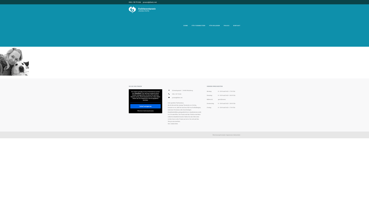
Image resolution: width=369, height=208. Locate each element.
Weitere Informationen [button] (145, 111)
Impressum (229, 135)
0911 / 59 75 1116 (135, 2)
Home (185, 25)
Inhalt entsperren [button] (145, 106)
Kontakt (236, 25)
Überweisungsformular (218, 135)
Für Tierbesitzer (198, 25)
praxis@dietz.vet (150, 2)
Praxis (226, 25)
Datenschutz (236, 135)
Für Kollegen (214, 25)
